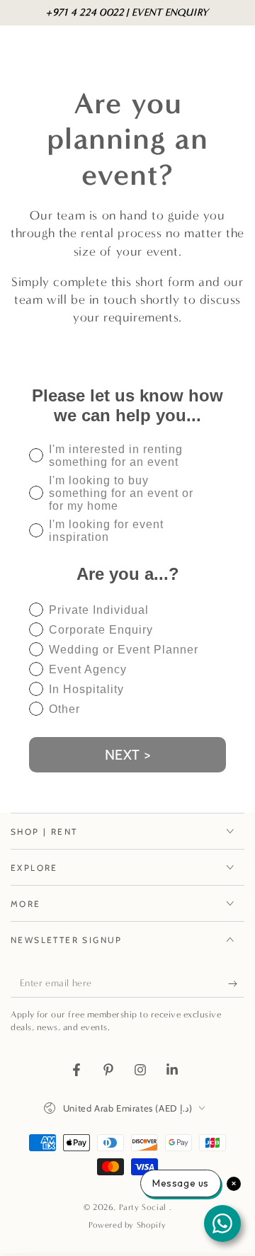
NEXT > (128, 754)
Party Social (144, 1207)
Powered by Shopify (127, 1225)
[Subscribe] (236, 983)
